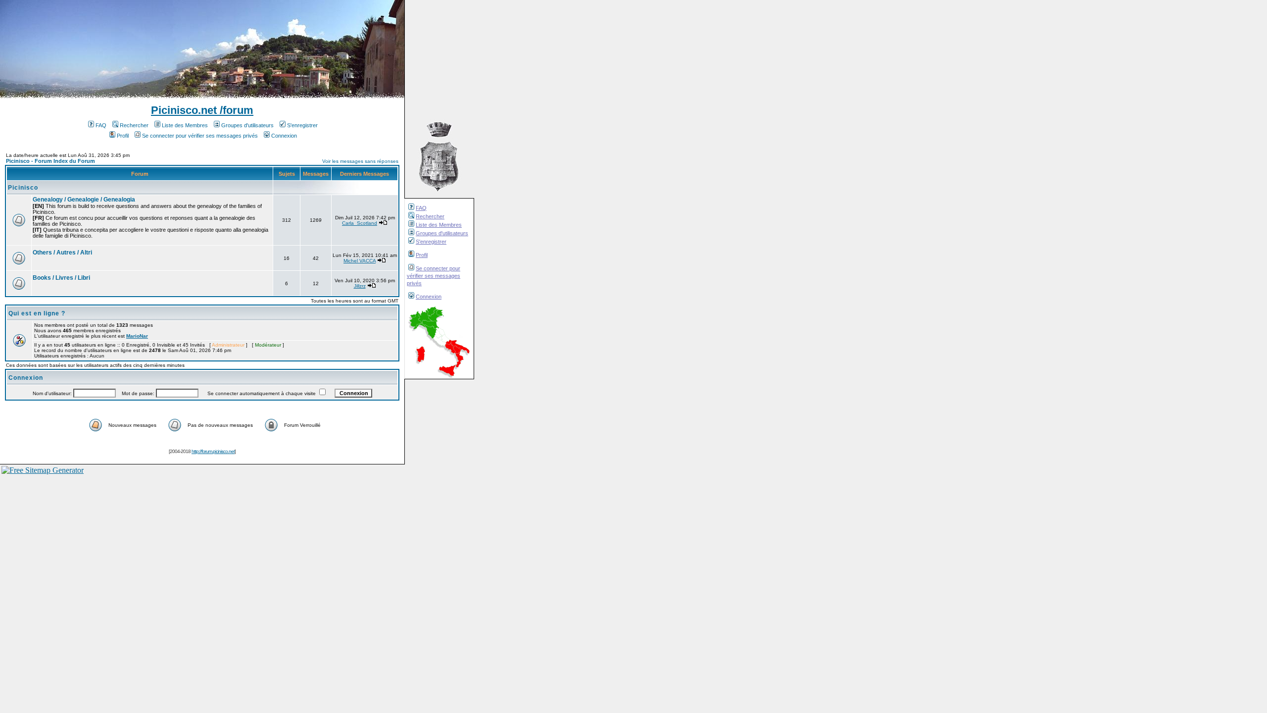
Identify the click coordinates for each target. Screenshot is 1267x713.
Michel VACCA (359, 260)
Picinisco (23, 187)
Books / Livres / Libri (61, 277)
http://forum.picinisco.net (213, 451)
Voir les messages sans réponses (360, 161)
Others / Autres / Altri (62, 252)
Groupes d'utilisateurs (442, 233)
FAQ (421, 208)
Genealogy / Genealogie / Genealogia (84, 199)
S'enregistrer (431, 242)
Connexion (428, 297)
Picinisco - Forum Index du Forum (50, 161)
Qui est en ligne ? (36, 313)
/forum (235, 110)
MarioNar (137, 336)
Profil (422, 255)
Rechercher (430, 216)
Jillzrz (360, 286)
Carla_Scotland (359, 223)
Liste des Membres (439, 225)
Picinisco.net (184, 110)
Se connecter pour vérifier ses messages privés (433, 275)
